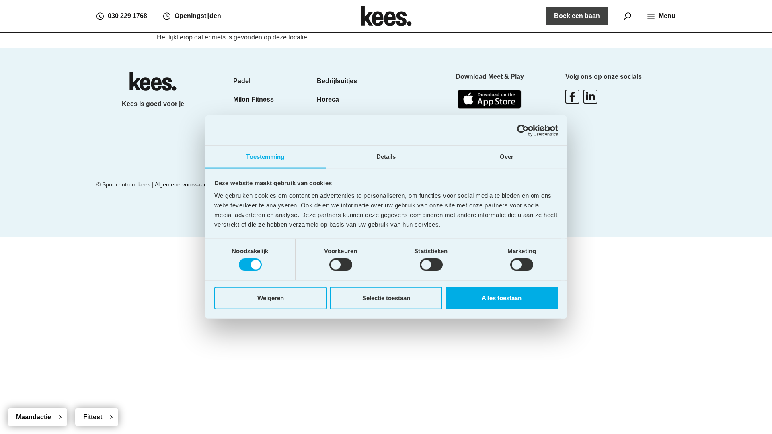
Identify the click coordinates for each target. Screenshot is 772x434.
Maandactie (33, 417)
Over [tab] (506, 156)
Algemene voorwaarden (185, 184)
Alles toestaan (502, 297)
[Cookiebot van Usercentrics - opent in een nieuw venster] (523, 130)
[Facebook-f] (572, 97)
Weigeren (270, 297)
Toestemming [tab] (265, 156)
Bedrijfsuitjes (337, 81)
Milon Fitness (253, 99)
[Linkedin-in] (590, 97)
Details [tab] (386, 156)
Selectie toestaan (386, 297)
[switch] (340, 264)
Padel (241, 81)
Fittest (92, 417)
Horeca (328, 99)
